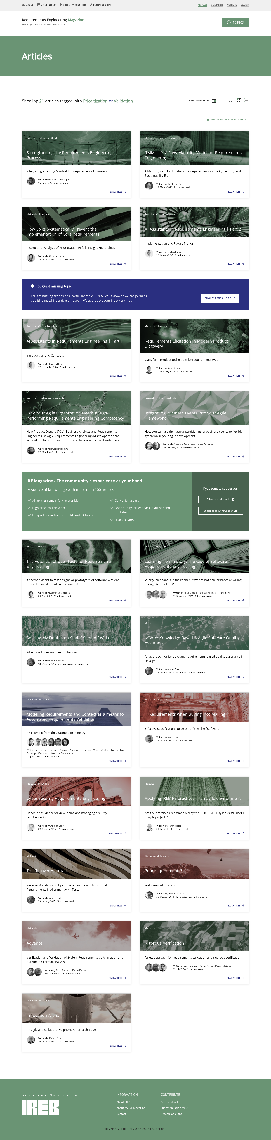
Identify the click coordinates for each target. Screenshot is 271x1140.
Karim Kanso (79, 970)
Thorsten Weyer (91, 749)
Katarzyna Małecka (59, 592)
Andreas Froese (110, 749)
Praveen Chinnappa (59, 179)
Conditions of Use (154, 1129)
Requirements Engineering (53, 21)
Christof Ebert (56, 825)
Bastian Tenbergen (48, 749)
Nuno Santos (174, 368)
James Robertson (206, 444)
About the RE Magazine (131, 1108)
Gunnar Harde (57, 256)
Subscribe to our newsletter (218, 510)
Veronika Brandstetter (62, 753)
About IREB (123, 1102)
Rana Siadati (191, 592)
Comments (217, 4)
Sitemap (109, 1129)
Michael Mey (174, 251)
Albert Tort (173, 669)
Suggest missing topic (220, 298)
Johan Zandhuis (175, 893)
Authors (232, 4)
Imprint (121, 1129)
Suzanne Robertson (185, 444)
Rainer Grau (55, 1038)
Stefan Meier (174, 825)
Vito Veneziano (222, 592)
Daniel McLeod (223, 965)
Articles (202, 4)
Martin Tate (173, 737)
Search (245, 4)
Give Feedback (169, 1102)
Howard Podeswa (58, 448)
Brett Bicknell (63, 970)
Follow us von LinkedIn (219, 499)
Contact (121, 1114)
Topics (238, 22)
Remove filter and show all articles (228, 119)
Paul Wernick (206, 592)
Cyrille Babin (174, 184)
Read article (116, 191)
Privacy (134, 1129)
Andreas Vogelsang (70, 749)
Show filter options (199, 100)
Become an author (172, 1114)
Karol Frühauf (56, 660)
